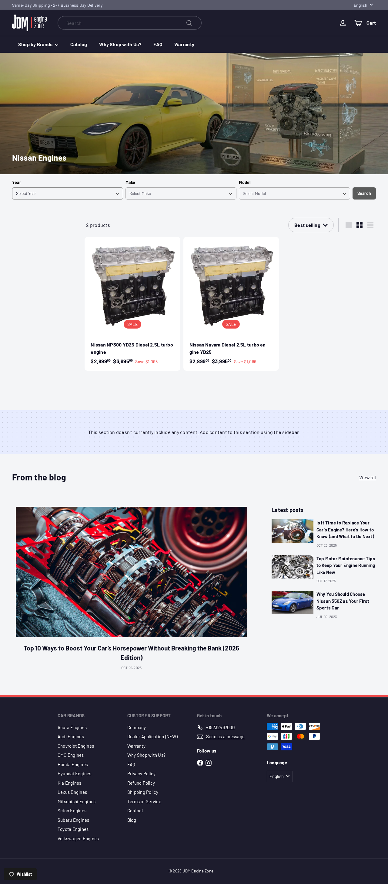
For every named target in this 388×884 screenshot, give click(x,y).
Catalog (78, 44)
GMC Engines (71, 755)
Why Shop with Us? (120, 44)
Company (136, 727)
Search (364, 193)
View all (367, 477)
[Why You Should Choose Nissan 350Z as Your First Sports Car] (292, 602)
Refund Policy (141, 783)
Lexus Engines (72, 792)
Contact (135, 810)
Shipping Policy (143, 792)
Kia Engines (70, 783)
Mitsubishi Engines (76, 801)
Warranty (184, 44)
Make (130, 182)
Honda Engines (73, 764)
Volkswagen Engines (78, 838)
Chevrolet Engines (76, 746)
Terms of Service (144, 801)
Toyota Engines (73, 829)
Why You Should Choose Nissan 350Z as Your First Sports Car (343, 600)
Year (16, 182)
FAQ (157, 44)
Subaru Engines (73, 820)
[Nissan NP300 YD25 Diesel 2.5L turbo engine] (132, 304)
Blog (131, 820)
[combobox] (130, 23)
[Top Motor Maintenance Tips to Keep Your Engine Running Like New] (292, 567)
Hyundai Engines (75, 773)
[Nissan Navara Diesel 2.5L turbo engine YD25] (231, 304)
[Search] (189, 23)
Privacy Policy (141, 773)
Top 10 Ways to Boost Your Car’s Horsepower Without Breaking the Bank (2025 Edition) (131, 652)
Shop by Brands (36, 44)
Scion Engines (72, 810)
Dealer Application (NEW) (152, 736)
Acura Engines (72, 727)
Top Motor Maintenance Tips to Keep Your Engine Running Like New (345, 565)
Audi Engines (71, 736)
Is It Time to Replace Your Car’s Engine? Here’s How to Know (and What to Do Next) (345, 529)
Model (244, 182)
